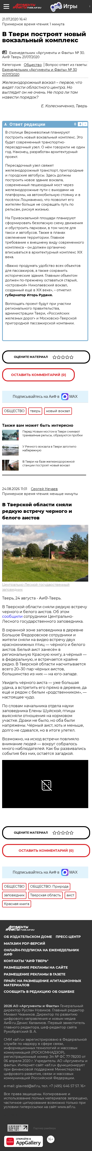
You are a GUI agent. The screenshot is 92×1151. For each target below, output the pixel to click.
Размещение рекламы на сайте (36, 967)
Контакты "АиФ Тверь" (26, 961)
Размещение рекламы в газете (34, 974)
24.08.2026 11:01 (14, 489)
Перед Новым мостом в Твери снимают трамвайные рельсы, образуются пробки (52, 433)
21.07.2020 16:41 (14, 19)
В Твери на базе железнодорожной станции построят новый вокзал (48, 463)
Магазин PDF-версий (24, 943)
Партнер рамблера (44, 1128)
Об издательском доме (28, 937)
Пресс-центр (68, 937)
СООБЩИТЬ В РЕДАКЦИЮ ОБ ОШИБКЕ (39, 992)
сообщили (12, 616)
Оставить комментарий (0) (38, 375)
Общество (33, 65)
